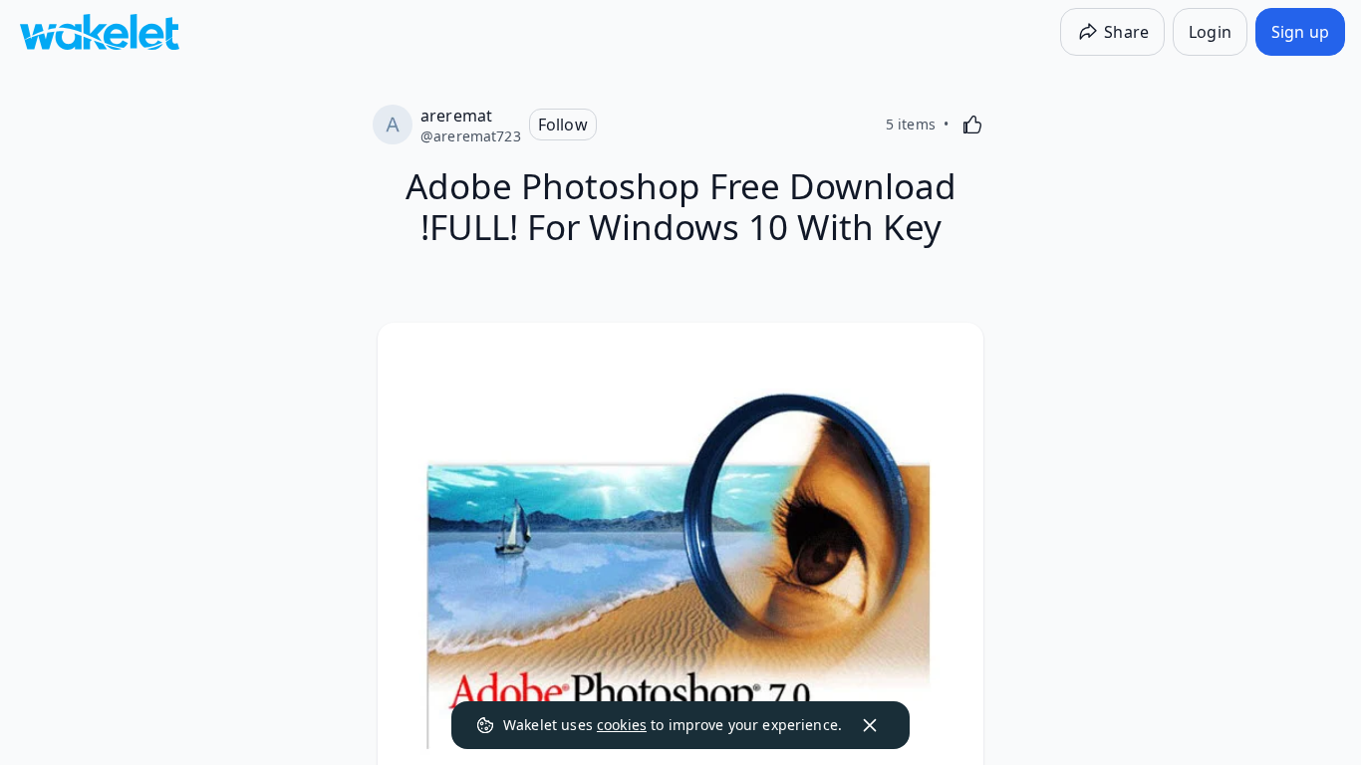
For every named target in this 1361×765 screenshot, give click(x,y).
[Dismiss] (870, 725)
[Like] (972, 124)
